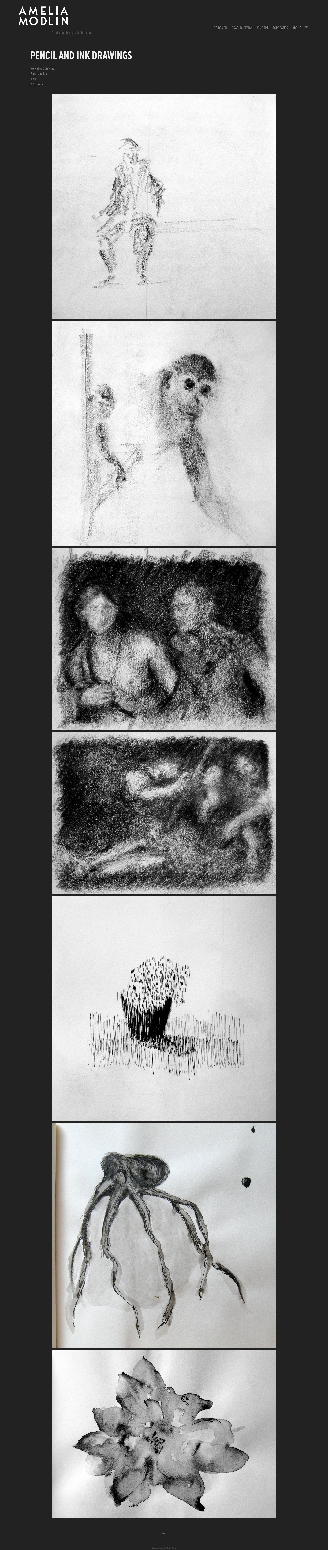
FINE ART (262, 28)
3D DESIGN (220, 28)
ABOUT (297, 28)
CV (306, 28)
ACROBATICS (280, 28)
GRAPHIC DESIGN (242, 28)
